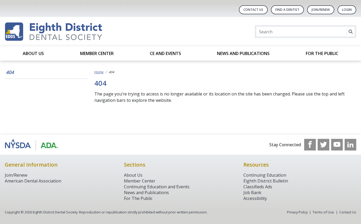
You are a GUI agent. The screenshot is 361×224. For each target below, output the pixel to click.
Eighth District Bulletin (265, 181)
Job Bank (252, 192)
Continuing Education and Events (156, 187)
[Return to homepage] (73, 31)
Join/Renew (321, 9)
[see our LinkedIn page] (350, 144)
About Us (33, 53)
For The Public (138, 198)
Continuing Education (264, 175)
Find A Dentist (287, 9)
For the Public (322, 53)
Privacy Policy (297, 212)
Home (99, 72)
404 (10, 72)
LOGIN (347, 9)
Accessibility (255, 198)
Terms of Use (323, 212)
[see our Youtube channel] (337, 144)
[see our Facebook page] (310, 144)
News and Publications (243, 53)
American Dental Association (33, 181)
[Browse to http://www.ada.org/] (31, 144)
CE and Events (165, 53)
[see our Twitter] (323, 144)
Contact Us (253, 9)
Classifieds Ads (257, 187)
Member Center (97, 53)
